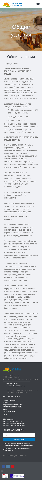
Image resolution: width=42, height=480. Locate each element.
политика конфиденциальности (17, 444)
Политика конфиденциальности (14, 426)
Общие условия (11, 63)
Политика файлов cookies (12, 421)
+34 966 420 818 (12, 384)
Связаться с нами (9, 411)
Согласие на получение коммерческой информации (17, 449)
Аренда (5, 402)
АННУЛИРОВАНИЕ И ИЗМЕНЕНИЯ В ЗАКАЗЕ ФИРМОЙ (21, 138)
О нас (5, 409)
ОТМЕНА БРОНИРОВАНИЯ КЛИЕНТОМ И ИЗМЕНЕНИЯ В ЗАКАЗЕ (17, 71)
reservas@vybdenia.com (15, 386)
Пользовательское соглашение (14, 423)
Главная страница (9, 400)
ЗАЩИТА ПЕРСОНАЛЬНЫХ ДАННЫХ (17, 218)
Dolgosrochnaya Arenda (12, 405)
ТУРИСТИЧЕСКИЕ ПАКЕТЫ (12, 407)
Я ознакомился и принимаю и (19, 444)
